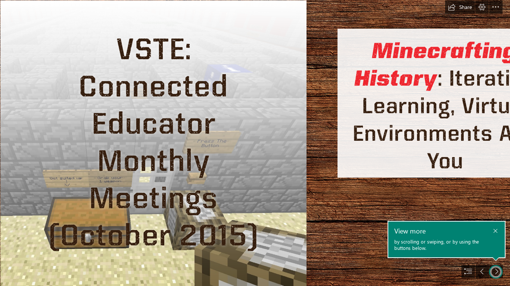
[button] (460, 7)
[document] (255, 143)
